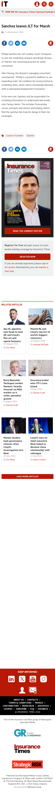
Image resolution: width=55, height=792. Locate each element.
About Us (19, 699)
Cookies (8, 708)
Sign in (14, 36)
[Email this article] (24, 43)
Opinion (30, 135)
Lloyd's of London (14, 135)
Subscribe (21, 708)
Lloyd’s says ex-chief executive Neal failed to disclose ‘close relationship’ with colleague (40, 445)
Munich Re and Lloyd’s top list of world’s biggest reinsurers (40, 333)
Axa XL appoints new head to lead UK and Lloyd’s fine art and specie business (13, 335)
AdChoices (43, 705)
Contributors (11, 705)
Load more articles (27, 476)
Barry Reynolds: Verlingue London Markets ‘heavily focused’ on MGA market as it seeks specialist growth (13, 389)
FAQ (32, 708)
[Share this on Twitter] (11, 43)
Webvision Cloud (34, 787)
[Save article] (50, 43)
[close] (53, 36)
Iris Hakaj (10, 347)
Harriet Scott (12, 405)
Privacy (39, 702)
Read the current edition (27, 231)
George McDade (40, 344)
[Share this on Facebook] (4, 43)
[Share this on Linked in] (17, 43)
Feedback (43, 708)
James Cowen (39, 459)
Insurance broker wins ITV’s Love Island (39, 383)
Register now (27, 256)
